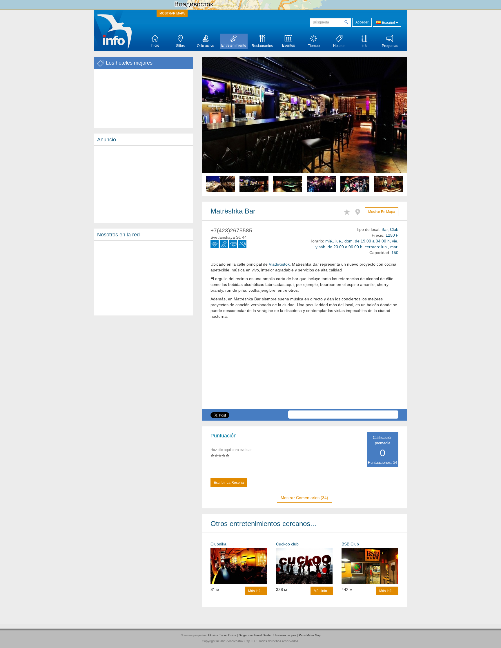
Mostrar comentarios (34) (304, 497)
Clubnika (218, 544)
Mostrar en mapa (381, 212)
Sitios (180, 46)
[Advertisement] (143, 184)
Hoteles (339, 46)
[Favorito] (348, 211)
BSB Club (350, 544)
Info (364, 46)
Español (388, 23)
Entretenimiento (233, 45)
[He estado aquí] (359, 211)
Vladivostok (279, 264)
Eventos (288, 45)
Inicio (155, 45)
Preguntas (390, 46)
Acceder (362, 22)
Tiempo (314, 46)
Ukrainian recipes (284, 635)
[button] (217, 126)
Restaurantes (262, 46)
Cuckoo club (287, 544)
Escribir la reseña (229, 483)
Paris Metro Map (310, 635)
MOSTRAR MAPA (172, 13)
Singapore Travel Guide (255, 635)
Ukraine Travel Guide (222, 635)
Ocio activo (205, 46)
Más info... (256, 591)
